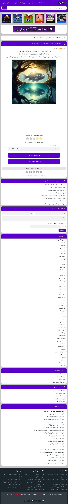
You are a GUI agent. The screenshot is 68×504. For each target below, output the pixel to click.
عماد (64, 316)
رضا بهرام (63, 253)
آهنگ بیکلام (40, 175)
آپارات (43, 501)
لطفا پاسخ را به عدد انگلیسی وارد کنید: (56, 223)
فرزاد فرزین (62, 333)
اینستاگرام (39, 501)
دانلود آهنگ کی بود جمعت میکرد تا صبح (54, 463)
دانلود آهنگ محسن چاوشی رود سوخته (54, 422)
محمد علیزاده (62, 355)
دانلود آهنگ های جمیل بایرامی (15, 484)
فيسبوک (25, 501)
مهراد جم (63, 259)
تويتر (32, 501)
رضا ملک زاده (62, 308)
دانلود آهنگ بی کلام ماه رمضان (57, 193)
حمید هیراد (62, 311)
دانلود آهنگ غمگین (60, 377)
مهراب (63, 264)
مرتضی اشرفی (61, 294)
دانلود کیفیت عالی (33, 155)
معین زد (63, 319)
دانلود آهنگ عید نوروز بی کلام (57, 187)
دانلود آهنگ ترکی (61, 391)
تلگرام (27, 172)
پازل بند (63, 357)
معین (64, 262)
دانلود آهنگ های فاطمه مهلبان (15, 479)
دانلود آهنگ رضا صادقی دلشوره (56, 441)
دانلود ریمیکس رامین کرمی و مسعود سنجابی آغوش (51, 452)
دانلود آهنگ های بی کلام (59, 201)
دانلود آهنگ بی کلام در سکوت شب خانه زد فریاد (53, 196)
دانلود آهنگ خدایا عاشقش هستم (35, 489)
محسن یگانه (62, 335)
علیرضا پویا (62, 314)
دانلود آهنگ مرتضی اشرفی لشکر (56, 436)
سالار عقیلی (62, 273)
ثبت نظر (62, 230)
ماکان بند (63, 284)
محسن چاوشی (61, 289)
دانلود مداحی (6, 3)
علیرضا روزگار (62, 303)
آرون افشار (62, 245)
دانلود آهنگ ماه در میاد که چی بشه (35, 487)
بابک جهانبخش (61, 305)
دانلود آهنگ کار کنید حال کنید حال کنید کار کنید (52, 449)
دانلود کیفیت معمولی (33, 161)
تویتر (37, 172)
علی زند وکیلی (61, 297)
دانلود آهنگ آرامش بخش (59, 382)
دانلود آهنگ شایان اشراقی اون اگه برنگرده (54, 433)
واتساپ (30, 172)
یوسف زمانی (62, 281)
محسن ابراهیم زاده (60, 240)
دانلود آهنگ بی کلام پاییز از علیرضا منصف (55, 204)
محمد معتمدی (61, 325)
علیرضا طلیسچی (61, 341)
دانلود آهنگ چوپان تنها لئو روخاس (56, 190)
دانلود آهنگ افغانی (60, 401)
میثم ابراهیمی (62, 256)
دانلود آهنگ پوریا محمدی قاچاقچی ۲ (55, 455)
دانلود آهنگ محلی (60, 396)
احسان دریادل (62, 366)
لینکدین (34, 172)
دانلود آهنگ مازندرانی (60, 399)
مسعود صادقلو (61, 346)
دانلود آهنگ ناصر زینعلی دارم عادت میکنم (54, 411)
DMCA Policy (17, 494)
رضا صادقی (62, 322)
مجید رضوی (62, 292)
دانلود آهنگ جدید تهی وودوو (57, 414)
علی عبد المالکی (61, 363)
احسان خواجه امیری (60, 352)
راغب (64, 251)
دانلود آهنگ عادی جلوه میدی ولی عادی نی (53, 427)
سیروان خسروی (61, 330)
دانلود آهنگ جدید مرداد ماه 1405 (55, 417)
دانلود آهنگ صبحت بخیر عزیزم (36, 479)
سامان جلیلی (62, 267)
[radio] (40, 139)
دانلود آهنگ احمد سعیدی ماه (56, 438)
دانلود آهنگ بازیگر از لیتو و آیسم (56, 460)
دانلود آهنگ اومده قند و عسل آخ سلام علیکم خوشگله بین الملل (48, 430)
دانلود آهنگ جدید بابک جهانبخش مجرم (54, 419)
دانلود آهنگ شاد (61, 379)
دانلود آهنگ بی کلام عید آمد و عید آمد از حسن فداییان (51, 185)
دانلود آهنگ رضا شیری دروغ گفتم (55, 425)
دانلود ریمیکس (32, 3)
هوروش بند (62, 344)
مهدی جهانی (62, 286)
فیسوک (41, 172)
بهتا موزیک (62, 38)
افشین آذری (62, 349)
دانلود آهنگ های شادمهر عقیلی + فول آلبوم (12, 482)
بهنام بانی (63, 360)
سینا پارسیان (62, 270)
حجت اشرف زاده (61, 338)
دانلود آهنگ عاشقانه (60, 374)
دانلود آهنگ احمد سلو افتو (57, 458)
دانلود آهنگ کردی (60, 393)
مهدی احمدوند (61, 327)
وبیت (34, 497)
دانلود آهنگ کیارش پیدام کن (57, 444)
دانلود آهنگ (42, 3)
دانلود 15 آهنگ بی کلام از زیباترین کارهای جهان (53, 198)
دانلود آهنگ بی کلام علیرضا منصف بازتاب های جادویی (46, 44)
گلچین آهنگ (23, 3)
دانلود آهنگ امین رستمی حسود (56, 447)
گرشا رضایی (62, 248)
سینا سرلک (62, 300)
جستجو (4, 8)
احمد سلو (63, 243)
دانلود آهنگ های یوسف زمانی (15, 487)
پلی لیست (14, 3)
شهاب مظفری (62, 278)
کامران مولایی (62, 275)
